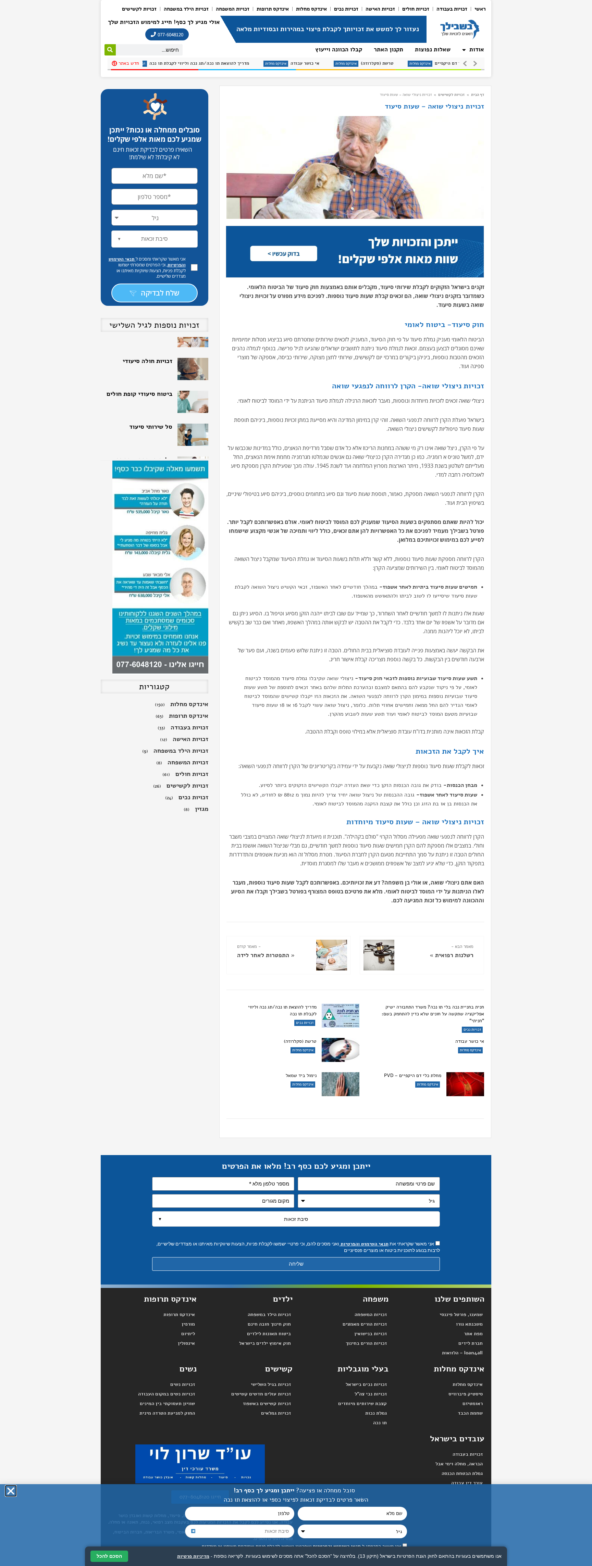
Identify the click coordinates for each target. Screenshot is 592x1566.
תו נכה (380, 1422)
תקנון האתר (388, 49)
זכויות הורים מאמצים (365, 1324)
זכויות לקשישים (139, 8)
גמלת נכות (376, 1413)
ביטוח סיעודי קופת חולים (139, 373)
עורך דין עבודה (467, 1483)
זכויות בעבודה (451, 8)
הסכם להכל (109, 1556)
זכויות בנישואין (370, 1333)
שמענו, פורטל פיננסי (461, 1314)
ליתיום (188, 1333)
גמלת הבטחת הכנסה (462, 1473)
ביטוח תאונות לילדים (269, 1333)
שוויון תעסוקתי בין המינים (167, 1403)
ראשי (480, 8)
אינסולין (186, 1343)
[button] (11, 1491)
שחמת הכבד (470, 1413)
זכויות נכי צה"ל (371, 1394)
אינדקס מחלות (311, 8)
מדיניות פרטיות (193, 1556)
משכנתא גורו (469, 1324)
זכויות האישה (380, 8)
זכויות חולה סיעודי (147, 340)
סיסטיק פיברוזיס (465, 1394)
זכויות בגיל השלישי (271, 1384)
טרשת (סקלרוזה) (313, 63)
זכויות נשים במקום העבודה (166, 1394)
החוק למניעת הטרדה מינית (167, 1413)
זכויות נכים (346, 8)
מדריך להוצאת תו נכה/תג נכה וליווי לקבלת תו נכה (282, 1010)
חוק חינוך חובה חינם (269, 1324)
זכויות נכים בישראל (366, 1384)
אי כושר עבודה (241, 63)
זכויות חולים (415, 8)
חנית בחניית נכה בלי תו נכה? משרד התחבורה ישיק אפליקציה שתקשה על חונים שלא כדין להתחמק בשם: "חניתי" (433, 1014)
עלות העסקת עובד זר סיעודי (144, 442)
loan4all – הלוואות (462, 1353)
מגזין (201, 809)
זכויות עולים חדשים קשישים (261, 1394)
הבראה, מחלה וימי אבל (459, 1464)
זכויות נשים (182, 1384)
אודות (476, 49)
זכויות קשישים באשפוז (267, 1403)
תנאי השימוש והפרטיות (363, 1244)
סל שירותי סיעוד (150, 406)
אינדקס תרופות (273, 8)
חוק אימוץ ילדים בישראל (265, 1343)
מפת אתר (473, 1333)
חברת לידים (470, 1343)
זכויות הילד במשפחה (186, 8)
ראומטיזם (473, 1403)
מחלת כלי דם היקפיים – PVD (399, 63)
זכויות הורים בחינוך (366, 1343)
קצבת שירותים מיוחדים (362, 1403)
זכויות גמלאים (276, 1413)
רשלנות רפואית (454, 955)
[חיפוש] (110, 49)
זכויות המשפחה (232, 8)
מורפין (188, 1324)
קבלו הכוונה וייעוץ (338, 49)
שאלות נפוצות (433, 49)
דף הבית (477, 94)
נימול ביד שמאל (301, 1075)
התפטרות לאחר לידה (263, 955)
